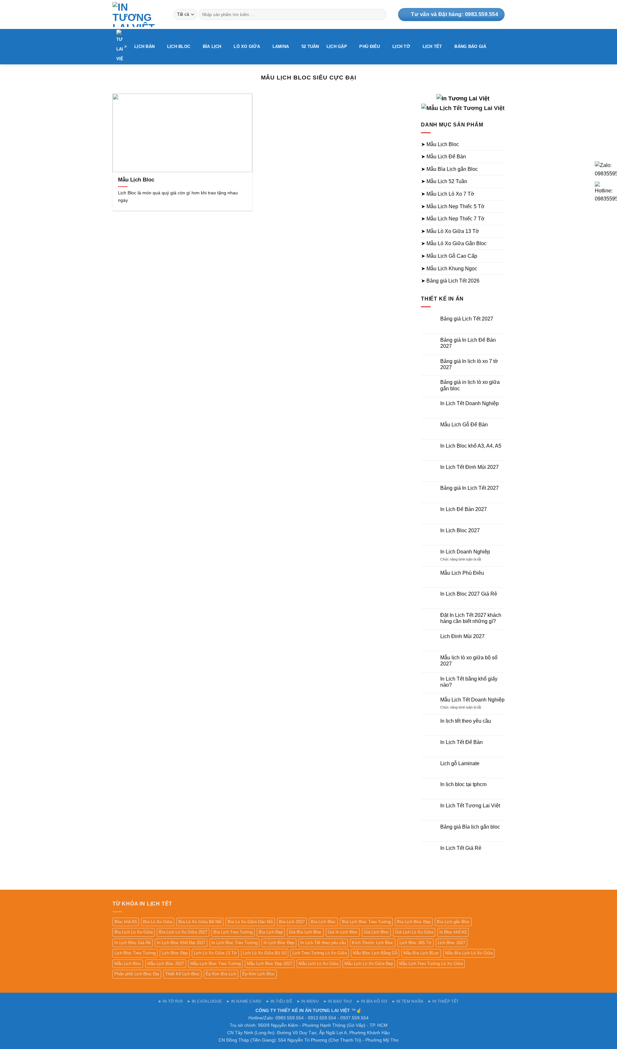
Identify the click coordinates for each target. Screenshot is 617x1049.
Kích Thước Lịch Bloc (372, 942)
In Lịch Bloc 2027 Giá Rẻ (468, 594)
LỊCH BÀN (144, 46)
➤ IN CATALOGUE (204, 1001)
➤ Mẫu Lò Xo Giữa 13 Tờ (450, 231)
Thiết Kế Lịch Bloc (182, 973)
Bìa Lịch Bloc (323, 921)
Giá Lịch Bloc (376, 932)
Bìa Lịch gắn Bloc (453, 921)
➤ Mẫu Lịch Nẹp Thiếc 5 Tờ (453, 206)
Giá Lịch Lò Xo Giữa (414, 932)
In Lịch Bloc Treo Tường (234, 942)
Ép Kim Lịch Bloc (258, 973)
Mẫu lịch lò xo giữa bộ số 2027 (468, 660)
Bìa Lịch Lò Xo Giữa (133, 932)
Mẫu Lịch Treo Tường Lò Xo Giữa (431, 963)
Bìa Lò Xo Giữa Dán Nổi (250, 921)
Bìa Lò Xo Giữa (157, 921)
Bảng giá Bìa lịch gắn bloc (470, 827)
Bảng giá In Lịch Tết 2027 (469, 488)
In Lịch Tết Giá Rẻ (460, 848)
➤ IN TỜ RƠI (170, 1001)
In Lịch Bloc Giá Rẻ (132, 942)
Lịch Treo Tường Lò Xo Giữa (319, 953)
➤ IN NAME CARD (244, 1001)
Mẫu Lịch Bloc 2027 (165, 963)
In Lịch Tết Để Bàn (461, 742)
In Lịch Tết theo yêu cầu (323, 942)
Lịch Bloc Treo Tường (135, 953)
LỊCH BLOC (178, 46)
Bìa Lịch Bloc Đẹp (414, 921)
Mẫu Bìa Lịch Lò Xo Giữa (469, 953)
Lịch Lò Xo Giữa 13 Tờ (215, 953)
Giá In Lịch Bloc (343, 932)
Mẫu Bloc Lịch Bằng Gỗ (375, 953)
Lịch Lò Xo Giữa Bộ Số (264, 953)
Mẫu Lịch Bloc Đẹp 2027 (269, 963)
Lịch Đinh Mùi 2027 (462, 636)
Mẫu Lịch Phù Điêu (462, 573)
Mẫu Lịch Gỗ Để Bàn (464, 424)
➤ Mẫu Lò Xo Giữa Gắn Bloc (454, 243)
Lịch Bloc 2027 (451, 942)
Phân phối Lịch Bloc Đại (136, 973)
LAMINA (281, 46)
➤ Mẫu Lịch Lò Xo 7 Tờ (447, 194)
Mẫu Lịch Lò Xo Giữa (318, 963)
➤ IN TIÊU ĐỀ (279, 1001)
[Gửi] (380, 14)
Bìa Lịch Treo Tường (233, 932)
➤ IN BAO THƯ (337, 1001)
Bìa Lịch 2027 (292, 921)
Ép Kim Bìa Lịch (221, 973)
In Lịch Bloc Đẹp (279, 942)
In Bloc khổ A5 (453, 932)
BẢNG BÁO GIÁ (470, 46)
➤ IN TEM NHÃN (408, 1001)
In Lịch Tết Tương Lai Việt (470, 805)
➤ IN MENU (308, 1001)
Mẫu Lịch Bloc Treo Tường (215, 963)
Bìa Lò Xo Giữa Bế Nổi (199, 921)
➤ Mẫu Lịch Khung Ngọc (449, 268)
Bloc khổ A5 (125, 921)
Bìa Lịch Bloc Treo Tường (366, 921)
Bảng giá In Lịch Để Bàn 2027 (468, 343)
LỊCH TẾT (432, 46)
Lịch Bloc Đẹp (175, 953)
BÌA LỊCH (212, 46)
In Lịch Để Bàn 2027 (463, 509)
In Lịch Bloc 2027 (460, 530)
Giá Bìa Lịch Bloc (305, 932)
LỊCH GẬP (336, 46)
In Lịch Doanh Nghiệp (465, 551)
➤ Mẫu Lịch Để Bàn (443, 156)
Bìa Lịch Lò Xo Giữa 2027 (183, 932)
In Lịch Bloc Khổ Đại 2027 (181, 942)
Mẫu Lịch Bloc (136, 180)
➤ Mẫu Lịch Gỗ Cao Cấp (449, 256)
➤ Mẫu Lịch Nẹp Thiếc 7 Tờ (453, 218)
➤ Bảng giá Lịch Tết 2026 (450, 280)
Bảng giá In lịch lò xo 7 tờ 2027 (469, 364)
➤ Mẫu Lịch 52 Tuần (444, 181)
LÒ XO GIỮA (247, 46)
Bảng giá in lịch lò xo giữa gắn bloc (470, 385)
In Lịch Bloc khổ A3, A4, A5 (470, 446)
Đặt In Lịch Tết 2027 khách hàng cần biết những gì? (470, 618)
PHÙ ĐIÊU (369, 46)
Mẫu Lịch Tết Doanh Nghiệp (472, 699)
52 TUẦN (310, 46)
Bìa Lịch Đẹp (271, 932)
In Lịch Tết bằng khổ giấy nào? (468, 682)
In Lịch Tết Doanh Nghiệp (469, 403)
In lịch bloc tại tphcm (463, 784)
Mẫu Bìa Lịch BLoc (421, 953)
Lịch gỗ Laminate (459, 763)
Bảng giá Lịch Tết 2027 (466, 318)
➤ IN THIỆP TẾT (443, 1001)
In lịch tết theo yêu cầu (465, 721)
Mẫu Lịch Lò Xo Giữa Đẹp (368, 963)
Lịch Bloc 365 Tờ (415, 942)
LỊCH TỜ (401, 46)
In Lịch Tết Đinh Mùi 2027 (469, 467)
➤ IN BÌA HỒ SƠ (372, 1001)
